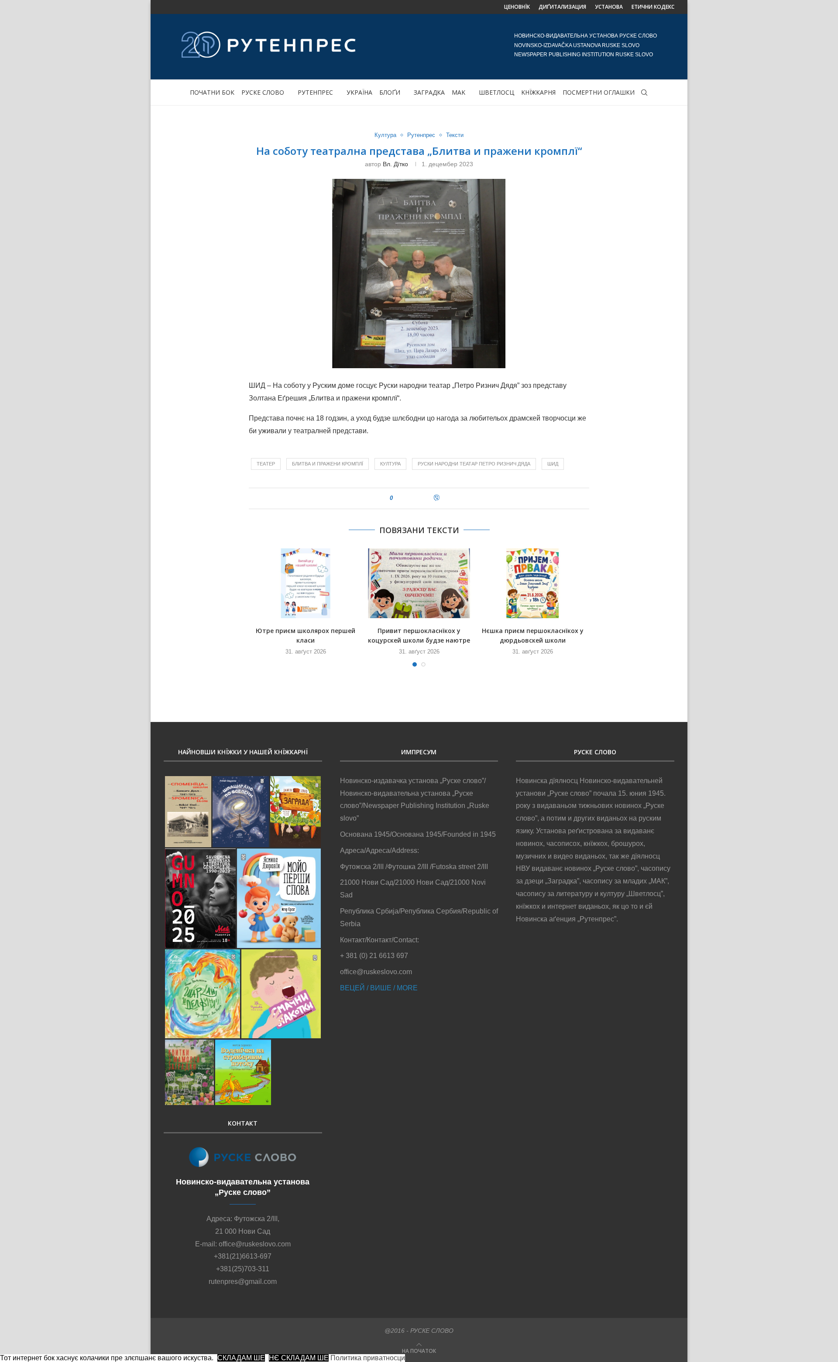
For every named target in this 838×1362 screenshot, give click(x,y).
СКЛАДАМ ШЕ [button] (241, 1358)
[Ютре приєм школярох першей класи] (305, 583)
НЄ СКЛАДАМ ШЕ (299, 1358)
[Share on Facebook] (408, 498)
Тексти (455, 135)
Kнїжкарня (538, 92)
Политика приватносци (367, 1358)
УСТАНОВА (609, 6)
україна (359, 92)
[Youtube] (196, 7)
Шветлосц (496, 92)
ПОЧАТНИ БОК (212, 92)
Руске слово (262, 92)
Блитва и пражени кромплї (327, 463)
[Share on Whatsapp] (426, 498)
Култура (385, 135)
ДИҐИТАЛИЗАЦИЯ (562, 6)
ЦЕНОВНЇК (517, 6)
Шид (552, 463)
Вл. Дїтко (395, 164)
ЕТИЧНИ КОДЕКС (653, 6)
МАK (458, 92)
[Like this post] (397, 498)
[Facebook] (167, 7)
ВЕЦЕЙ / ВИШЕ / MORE (379, 988)
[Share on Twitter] (417, 498)
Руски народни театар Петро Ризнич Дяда (474, 463)
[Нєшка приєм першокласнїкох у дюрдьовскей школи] (532, 583)
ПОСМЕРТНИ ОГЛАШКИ (599, 92)
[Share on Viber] (436, 498)
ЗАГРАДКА (429, 92)
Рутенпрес (315, 92)
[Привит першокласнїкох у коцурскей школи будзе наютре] (419, 583)
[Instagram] (182, 7)
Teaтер (266, 463)
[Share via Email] (446, 498)
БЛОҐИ (389, 92)
